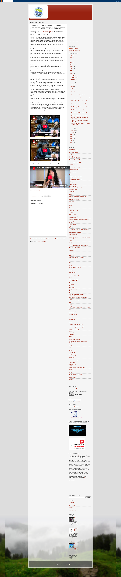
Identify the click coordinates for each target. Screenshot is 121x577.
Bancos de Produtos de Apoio (75, 176)
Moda (70, 292)
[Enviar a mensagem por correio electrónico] (42, 195)
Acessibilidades (72, 149)
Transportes (71, 359)
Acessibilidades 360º (73, 150)
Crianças (70, 209)
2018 (71, 68)
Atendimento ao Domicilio (74, 169)
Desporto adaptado (73, 217)
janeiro (73, 132)
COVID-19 (71, 205)
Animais (70, 161)
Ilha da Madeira (72, 253)
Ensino (70, 230)
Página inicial (50, 239)
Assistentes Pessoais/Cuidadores (76, 167)
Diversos (70, 222)
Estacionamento (72, 236)
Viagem (70, 372)
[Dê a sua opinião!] (46, 196)
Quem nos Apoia (72, 510)
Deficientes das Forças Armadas (76, 215)
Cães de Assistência (73, 184)
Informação (71, 255)
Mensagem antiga (60, 239)
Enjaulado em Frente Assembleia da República (79, 229)
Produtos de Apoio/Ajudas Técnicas (76, 326)
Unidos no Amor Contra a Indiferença (77, 367)
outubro (73, 79)
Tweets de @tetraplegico (74, 388)
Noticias (42, 197)
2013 (71, 136)
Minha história (72, 287)
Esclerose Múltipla (73, 234)
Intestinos (71, 259)
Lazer (70, 269)
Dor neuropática (72, 224)
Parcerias (71, 317)
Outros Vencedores (73, 314)
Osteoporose (71, 312)
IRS (69, 260)
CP (69, 207)
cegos (70, 192)
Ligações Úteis (72, 505)
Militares (70, 285)
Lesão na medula (72, 272)
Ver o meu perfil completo (74, 50)
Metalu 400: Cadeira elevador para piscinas (76, 546)
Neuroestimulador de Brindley (75, 300)
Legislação (71, 270)
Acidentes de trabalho (73, 152)
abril (72, 126)
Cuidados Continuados (74, 210)
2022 (71, 61)
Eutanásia (71, 240)
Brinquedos (71, 182)
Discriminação (72, 220)
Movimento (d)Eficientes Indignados (76, 294)
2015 (71, 73)
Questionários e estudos (74, 332)
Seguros (70, 344)
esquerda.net (37, 190)
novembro (73, 77)
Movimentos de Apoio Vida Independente (78, 297)
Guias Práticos (72, 250)
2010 (71, 142)
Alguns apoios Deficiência (74, 157)
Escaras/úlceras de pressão (75, 232)
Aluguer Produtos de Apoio (74, 159)
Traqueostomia (72, 362)
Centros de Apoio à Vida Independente (77, 197)
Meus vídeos (71, 284)
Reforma (70, 336)
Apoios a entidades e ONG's (75, 162)
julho (72, 84)
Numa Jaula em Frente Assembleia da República (79, 307)
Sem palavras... (76, 519)
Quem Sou (71, 509)
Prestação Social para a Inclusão (76, 324)
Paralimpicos (71, 316)
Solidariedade (72, 352)
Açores (70, 154)
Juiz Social (71, 265)
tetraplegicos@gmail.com (74, 406)
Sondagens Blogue (73, 354)
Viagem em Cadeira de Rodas (75, 374)
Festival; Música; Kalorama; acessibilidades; (78, 245)
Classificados (71, 201)
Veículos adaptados (73, 370)
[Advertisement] (80, 30)
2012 (71, 138)
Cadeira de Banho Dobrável (76, 530)
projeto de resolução (48, 31)
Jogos (70, 262)
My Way (70, 299)
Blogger (70, 564)
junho (72, 86)
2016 (71, 72)
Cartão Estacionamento (74, 186)
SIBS (70, 347)
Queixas (70, 331)
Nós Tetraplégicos (74, 48)
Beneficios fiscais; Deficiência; (75, 179)
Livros (70, 274)
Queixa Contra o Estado (74, 329)
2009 (71, 144)
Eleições (70, 226)
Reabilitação (71, 334)
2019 (71, 66)
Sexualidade (71, 345)
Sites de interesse (72, 350)
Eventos (70, 242)
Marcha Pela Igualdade (74, 280)
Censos (70, 194)
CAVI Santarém (72, 191)
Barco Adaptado (72, 177)
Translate (79, 401)
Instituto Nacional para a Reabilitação (77, 257)
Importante (71, 503)
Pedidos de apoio (72, 319)
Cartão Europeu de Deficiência (75, 187)
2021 (71, 62)
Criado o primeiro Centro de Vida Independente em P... (78, 95)
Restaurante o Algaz (73, 337)
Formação (71, 248)
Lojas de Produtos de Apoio (75, 275)
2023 (71, 59)
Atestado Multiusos (73, 171)
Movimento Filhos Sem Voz (75, 295)
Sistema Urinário (72, 349)
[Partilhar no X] (47, 196)
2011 (71, 140)
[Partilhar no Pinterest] (50, 196)
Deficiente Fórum (72, 214)
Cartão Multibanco (73, 189)
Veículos (70, 369)
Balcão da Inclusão (73, 172)
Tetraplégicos (72, 357)
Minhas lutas (71, 290)
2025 (71, 55)
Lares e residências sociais (75, 267)
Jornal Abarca (72, 264)
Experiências (71, 243)
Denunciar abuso (73, 383)
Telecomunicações (73, 355)
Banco (70, 174)
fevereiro (73, 130)
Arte (69, 166)
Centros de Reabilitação (74, 199)
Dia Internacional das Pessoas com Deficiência (79, 219)
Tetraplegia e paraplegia (74, 455)
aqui (85, 477)
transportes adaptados (74, 360)
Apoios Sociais (72, 164)
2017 (71, 70)
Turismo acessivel (72, 364)
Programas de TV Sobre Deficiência (76, 327)
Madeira (70, 277)
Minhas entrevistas (73, 289)
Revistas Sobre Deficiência (74, 339)
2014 (71, 134)
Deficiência (37, 197)
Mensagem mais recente (37, 239)
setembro (73, 81)
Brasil (70, 181)
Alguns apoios (72, 156)
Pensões (70, 321)
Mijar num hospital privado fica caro (79, 115)
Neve (70, 302)
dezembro (73, 75)
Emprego (71, 227)
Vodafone (71, 379)
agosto (73, 82)
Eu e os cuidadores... (75, 90)
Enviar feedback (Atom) (41, 241)
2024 (71, 57)
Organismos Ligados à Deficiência (76, 311)
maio (72, 88)
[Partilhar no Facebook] (48, 196)
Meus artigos (71, 282)
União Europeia (72, 365)
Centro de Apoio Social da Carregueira (77, 196)
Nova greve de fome (49, 197)
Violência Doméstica (73, 377)
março (72, 128)
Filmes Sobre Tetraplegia (74, 247)
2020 (71, 64)
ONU (70, 309)
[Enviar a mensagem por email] (44, 196)
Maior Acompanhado (73, 279)
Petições (70, 322)
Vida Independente (58, 197)
